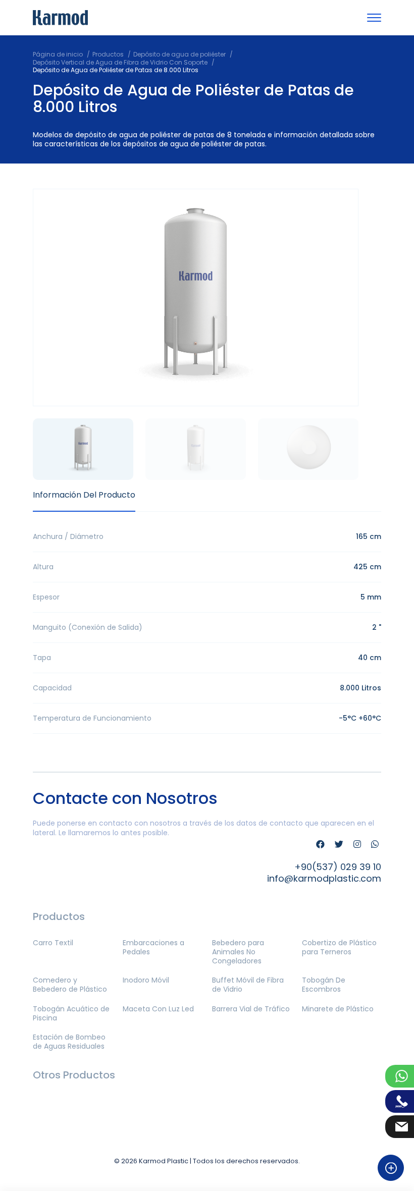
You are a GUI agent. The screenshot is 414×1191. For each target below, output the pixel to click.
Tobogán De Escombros (323, 984)
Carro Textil (53, 943)
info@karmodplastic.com (324, 878)
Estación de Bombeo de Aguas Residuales (69, 1041)
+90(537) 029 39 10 (337, 867)
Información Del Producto (84, 495)
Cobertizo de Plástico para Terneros (339, 947)
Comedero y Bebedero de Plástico (70, 984)
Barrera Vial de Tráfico (251, 1009)
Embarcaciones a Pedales (153, 947)
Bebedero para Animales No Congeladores (238, 952)
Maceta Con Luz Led (158, 1009)
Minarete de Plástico (338, 1009)
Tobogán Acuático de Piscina (71, 1013)
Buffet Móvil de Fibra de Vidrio (248, 984)
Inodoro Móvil (146, 980)
